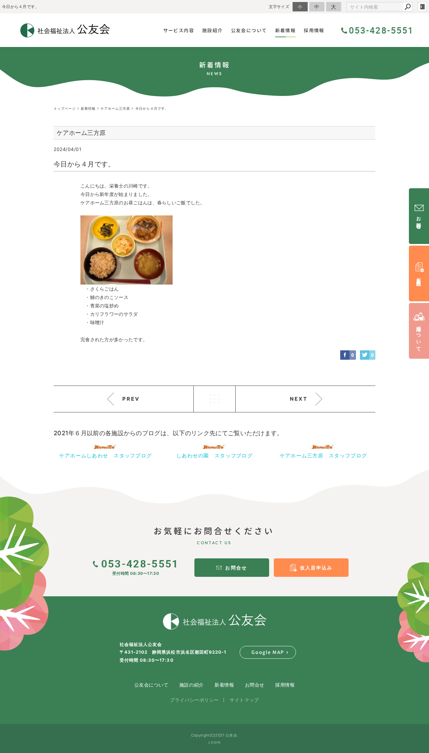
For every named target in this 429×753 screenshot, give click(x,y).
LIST (214, 399)
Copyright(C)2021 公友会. (214, 735)
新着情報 (224, 685)
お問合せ (254, 685)
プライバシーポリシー (194, 700)
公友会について (151, 685)
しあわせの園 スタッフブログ (214, 455)
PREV (131, 399)
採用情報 (285, 685)
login (422, 6)
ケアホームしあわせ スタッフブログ (105, 455)
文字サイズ (279, 6)
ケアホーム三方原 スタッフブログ (323, 455)
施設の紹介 (191, 685)
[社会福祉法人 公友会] (214, 621)
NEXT (299, 399)
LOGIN (214, 742)
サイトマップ (244, 700)
